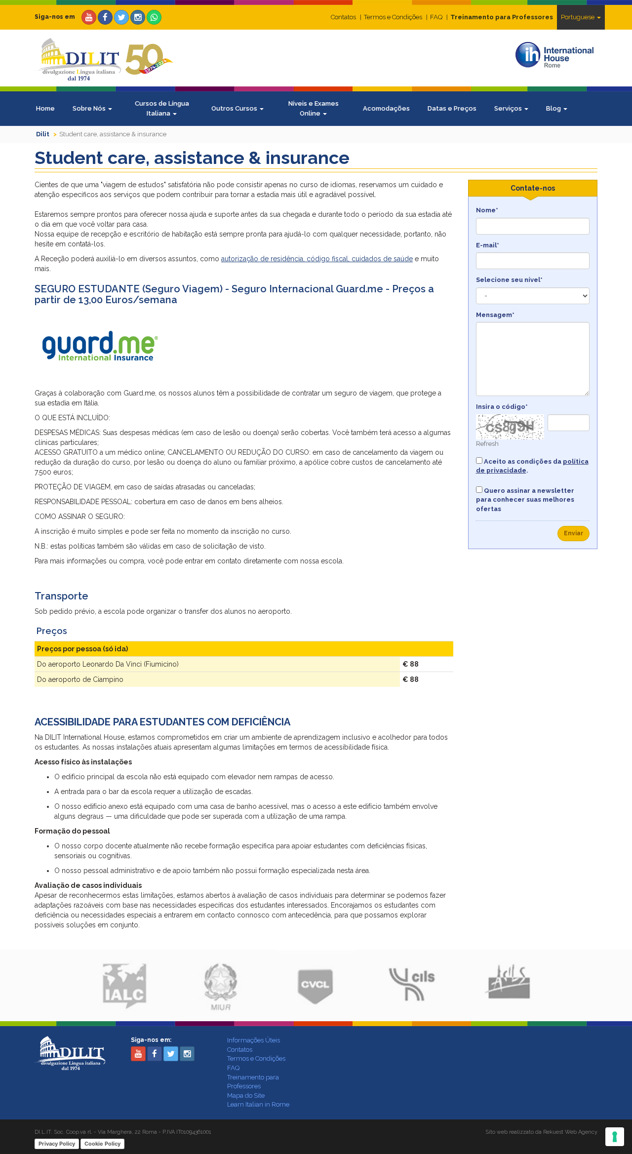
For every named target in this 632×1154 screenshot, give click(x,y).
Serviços (508, 108)
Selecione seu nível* (509, 279)
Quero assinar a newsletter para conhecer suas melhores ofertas (525, 500)
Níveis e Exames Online (313, 108)
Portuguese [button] (578, 17)
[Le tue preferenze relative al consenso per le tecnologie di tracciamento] (614, 1136)
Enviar (573, 533)
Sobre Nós (90, 108)
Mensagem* (495, 314)
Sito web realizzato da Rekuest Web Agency (541, 1132)
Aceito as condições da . (532, 466)
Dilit (42, 134)
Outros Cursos (235, 108)
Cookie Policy (102, 1143)
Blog (554, 108)
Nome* (487, 210)
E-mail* (487, 245)
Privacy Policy (57, 1143)
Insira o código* (502, 406)
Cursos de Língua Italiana (162, 108)
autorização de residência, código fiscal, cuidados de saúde (317, 259)
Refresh (487, 443)
